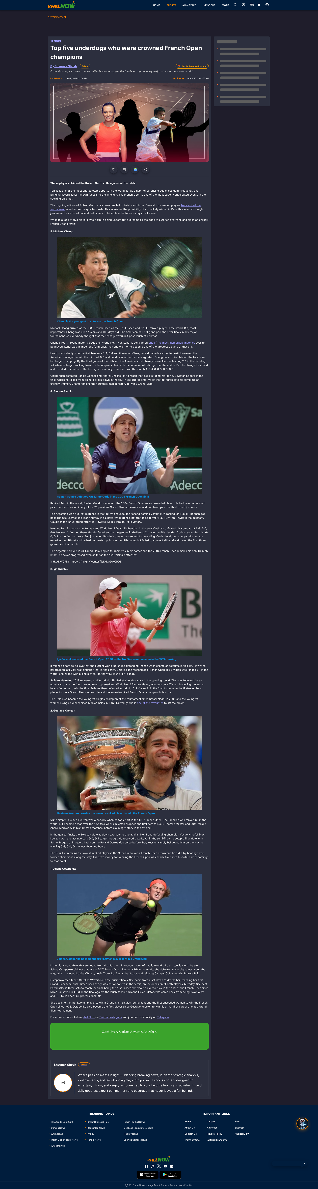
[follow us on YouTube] (165, 1166)
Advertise (212, 1127)
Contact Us (191, 1133)
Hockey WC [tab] (189, 5)
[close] (304, 1163)
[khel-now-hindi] (251, 5)
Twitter (103, 1017)
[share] (145, 170)
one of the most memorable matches (172, 342)
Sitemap (239, 1127)
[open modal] (302, 1124)
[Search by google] (235, 5)
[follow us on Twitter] (159, 1166)
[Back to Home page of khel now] (62, 5)
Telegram (163, 1017)
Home (188, 1121)
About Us (190, 1127)
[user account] (267, 5)
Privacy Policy (214, 1133)
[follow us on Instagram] (153, 1166)
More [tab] (225, 5)
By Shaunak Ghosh (63, 66)
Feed (237, 1121)
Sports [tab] (171, 5)
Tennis (55, 41)
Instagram (115, 1017)
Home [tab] (156, 5)
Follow (85, 66)
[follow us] (135, 170)
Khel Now (89, 1017)
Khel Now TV (242, 1133)
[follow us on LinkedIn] (172, 1166)
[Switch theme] (243, 5)
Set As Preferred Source (194, 66)
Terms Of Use (192, 1139)
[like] (114, 170)
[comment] (124, 170)
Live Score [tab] (208, 5)
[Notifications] (259, 5)
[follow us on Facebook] (146, 1166)
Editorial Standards (217, 1139)
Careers (211, 1121)
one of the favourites (150, 703)
